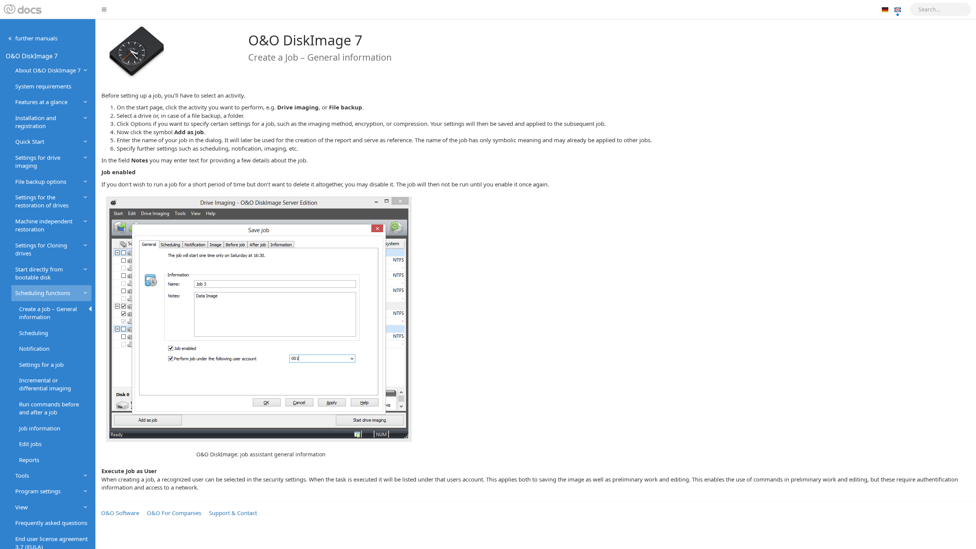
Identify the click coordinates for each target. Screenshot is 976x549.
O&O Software (120, 513)
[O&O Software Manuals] (22, 9)
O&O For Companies (174, 513)
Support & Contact (233, 513)
